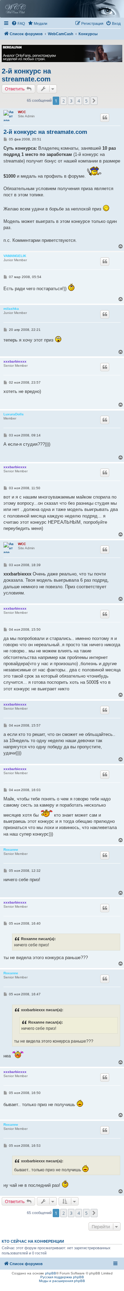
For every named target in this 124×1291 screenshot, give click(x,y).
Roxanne (10, 849)
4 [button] (79, 101)
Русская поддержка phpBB (62, 1277)
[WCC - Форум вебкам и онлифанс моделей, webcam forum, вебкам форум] (62, 9)
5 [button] (86, 101)
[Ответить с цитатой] (104, 118)
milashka (11, 309)
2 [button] (63, 101)
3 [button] (71, 101)
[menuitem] (18, 23)
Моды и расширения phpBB (62, 1281)
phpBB (50, 1273)
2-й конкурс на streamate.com (26, 75)
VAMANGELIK (14, 256)
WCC (22, 112)
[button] (94, 101)
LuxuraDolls (13, 414)
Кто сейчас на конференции (33, 1241)
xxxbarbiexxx (15, 361)
